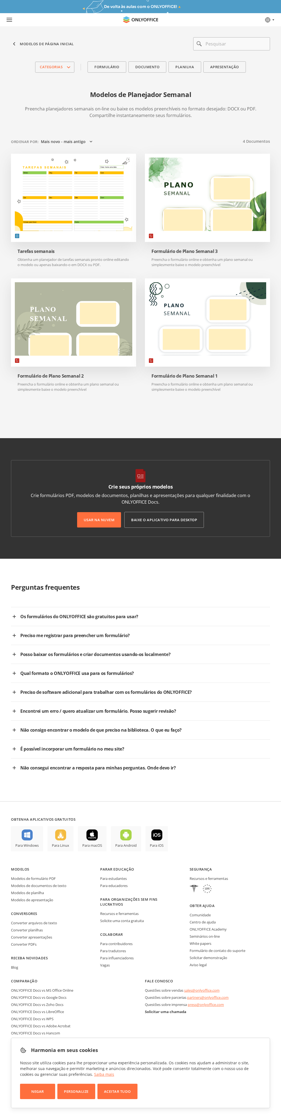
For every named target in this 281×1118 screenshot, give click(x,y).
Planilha (184, 66)
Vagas (105, 965)
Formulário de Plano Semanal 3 (184, 251)
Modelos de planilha (27, 892)
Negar (37, 1091)
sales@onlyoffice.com (202, 990)
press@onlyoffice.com (206, 1004)
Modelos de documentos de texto (38, 885)
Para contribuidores (116, 943)
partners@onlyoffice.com (208, 997)
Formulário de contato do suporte (217, 950)
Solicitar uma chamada (165, 1011)
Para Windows (27, 845)
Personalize (76, 1091)
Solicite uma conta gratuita (122, 920)
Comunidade (200, 914)
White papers (200, 943)
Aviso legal (198, 964)
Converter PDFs (23, 944)
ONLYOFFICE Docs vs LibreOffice (37, 1011)
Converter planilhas (27, 930)
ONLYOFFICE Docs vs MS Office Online (42, 990)
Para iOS (157, 845)
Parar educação (117, 869)
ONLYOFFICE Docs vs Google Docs (38, 997)
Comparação (24, 981)
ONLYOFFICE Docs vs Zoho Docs (37, 1004)
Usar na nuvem (99, 519)
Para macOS (92, 845)
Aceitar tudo (117, 1091)
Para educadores (114, 885)
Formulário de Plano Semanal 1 (184, 376)
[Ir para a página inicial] (140, 19)
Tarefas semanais (36, 251)
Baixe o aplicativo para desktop (164, 519)
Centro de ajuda (203, 922)
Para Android (126, 845)
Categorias (51, 66)
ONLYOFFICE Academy (208, 929)
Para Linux (60, 845)
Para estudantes (113, 878)
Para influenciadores (117, 958)
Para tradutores (113, 950)
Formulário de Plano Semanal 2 (51, 376)
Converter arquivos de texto (34, 922)
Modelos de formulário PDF (33, 878)
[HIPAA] (194, 889)
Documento (147, 66)
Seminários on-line (205, 936)
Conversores (24, 913)
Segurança (201, 869)
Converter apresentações (31, 937)
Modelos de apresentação (32, 899)
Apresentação (224, 66)
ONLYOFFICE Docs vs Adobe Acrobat (41, 1025)
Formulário (106, 66)
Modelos (20, 869)
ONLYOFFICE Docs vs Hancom (35, 1033)
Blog (14, 967)
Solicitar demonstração (208, 957)
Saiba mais (104, 1074)
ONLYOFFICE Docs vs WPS (32, 1018)
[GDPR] (207, 889)
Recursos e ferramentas (119, 913)
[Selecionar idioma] (269, 19)
